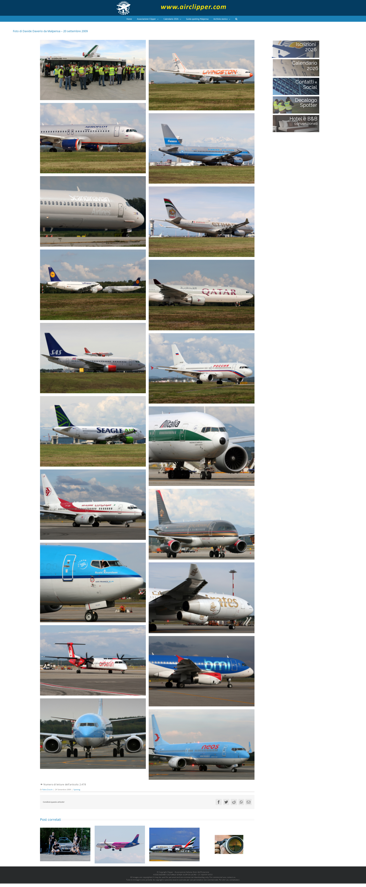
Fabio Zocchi (47, 789)
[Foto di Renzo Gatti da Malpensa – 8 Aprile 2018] (174, 844)
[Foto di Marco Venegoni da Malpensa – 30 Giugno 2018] (120, 844)
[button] (236, 19)
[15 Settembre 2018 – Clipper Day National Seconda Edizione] (229, 844)
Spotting (76, 789)
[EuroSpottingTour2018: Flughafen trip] (65, 844)
